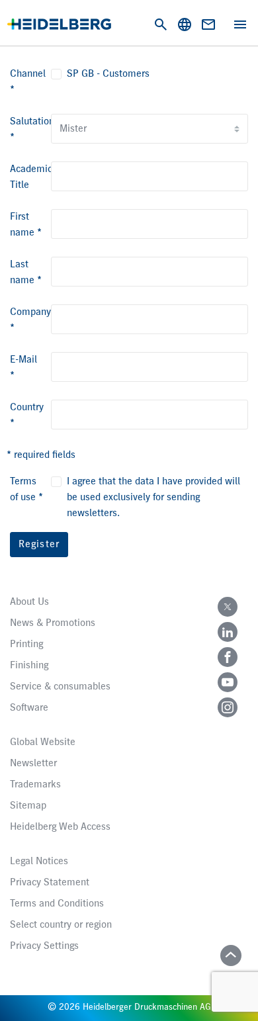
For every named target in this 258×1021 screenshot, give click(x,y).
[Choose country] (185, 24)
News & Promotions (52, 623)
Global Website (42, 742)
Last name (26, 272)
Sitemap (28, 806)
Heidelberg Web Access (60, 827)
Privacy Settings (44, 946)
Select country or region (61, 925)
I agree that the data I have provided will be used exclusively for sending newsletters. (153, 497)
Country (27, 415)
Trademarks (35, 784)
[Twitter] (227, 607)
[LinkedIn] (227, 632)
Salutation (32, 129)
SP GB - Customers (108, 74)
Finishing (29, 665)
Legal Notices (39, 861)
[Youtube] (227, 682)
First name (26, 225)
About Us (29, 602)
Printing (26, 644)
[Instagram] (227, 707)
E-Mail (23, 368)
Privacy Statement (49, 882)
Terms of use (26, 489)
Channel (28, 82)
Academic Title (31, 177)
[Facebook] (227, 657)
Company (30, 320)
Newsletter (33, 763)
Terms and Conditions (57, 904)
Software (29, 708)
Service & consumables (60, 687)
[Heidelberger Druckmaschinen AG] (59, 24)
